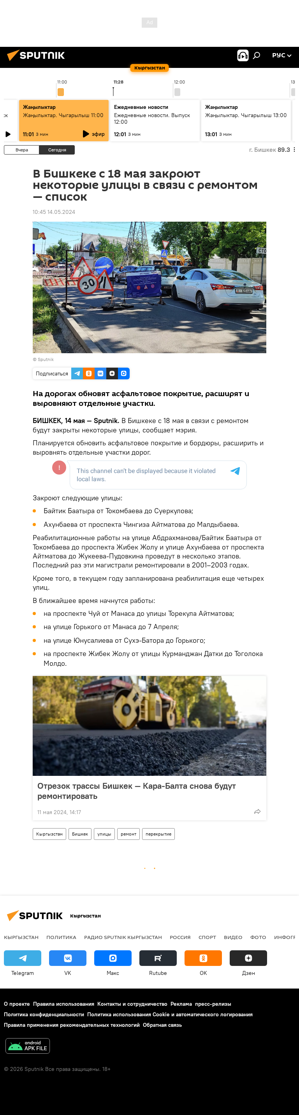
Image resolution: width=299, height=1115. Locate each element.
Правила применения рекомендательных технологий (72, 1024)
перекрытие (158, 834)
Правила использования (63, 1003)
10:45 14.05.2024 (54, 211)
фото (258, 937)
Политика (61, 937)
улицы (104, 834)
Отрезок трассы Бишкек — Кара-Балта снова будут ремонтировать (136, 791)
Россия (180, 937)
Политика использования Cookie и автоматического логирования (170, 1014)
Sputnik (46, 359)
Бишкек (80, 834)
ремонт (128, 834)
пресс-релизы (213, 1003)
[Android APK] (27, 1047)
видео (233, 937)
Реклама (181, 1003)
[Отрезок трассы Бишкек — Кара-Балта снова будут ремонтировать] (149, 726)
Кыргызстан (49, 834)
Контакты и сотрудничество (132, 1003)
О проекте (17, 1003)
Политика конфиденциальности (44, 1014)
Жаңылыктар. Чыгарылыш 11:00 (63, 115)
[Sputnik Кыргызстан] (38, 62)
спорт (207, 937)
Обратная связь (162, 1024)
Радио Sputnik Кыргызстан (123, 937)
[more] (257, 811)
